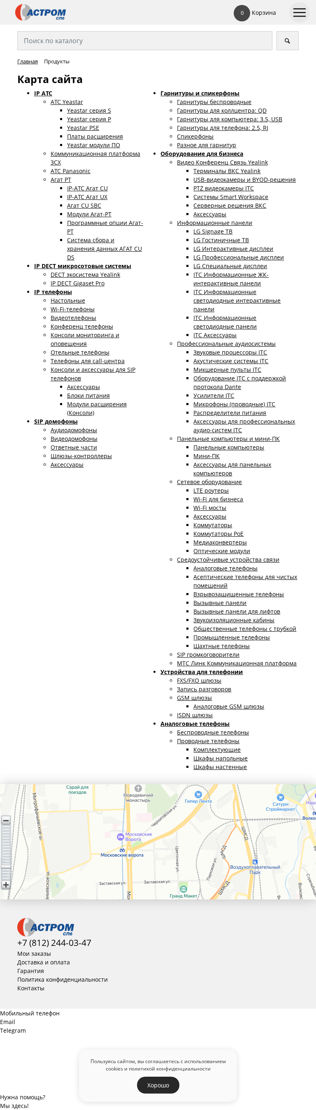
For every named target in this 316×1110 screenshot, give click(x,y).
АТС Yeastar (67, 102)
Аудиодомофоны (74, 430)
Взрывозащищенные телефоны (238, 594)
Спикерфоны (195, 136)
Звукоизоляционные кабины (233, 620)
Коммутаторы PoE (218, 534)
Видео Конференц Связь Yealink (222, 162)
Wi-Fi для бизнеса (218, 499)
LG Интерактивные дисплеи (233, 249)
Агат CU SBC (84, 205)
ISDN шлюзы (195, 715)
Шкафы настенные (220, 767)
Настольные (68, 300)
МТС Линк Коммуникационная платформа (237, 663)
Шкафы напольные (220, 758)
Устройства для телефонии (201, 672)
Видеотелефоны (73, 318)
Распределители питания (229, 413)
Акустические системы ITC (230, 361)
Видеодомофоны (74, 439)
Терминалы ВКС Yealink (226, 171)
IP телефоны (53, 292)
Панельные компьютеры (228, 447)
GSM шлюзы (194, 698)
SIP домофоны (56, 421)
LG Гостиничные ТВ (221, 240)
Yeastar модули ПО (93, 145)
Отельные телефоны (80, 352)
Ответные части (74, 447)
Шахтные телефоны (221, 646)
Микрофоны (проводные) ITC (234, 404)
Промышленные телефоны (231, 637)
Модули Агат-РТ (89, 214)
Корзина (258, 12)
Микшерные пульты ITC (227, 369)
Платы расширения (95, 136)
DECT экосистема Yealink (85, 274)
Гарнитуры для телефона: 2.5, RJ (222, 128)
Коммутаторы (212, 525)
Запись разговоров (204, 689)
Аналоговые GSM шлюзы (228, 706)
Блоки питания (88, 395)
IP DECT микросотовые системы (82, 266)
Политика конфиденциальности (62, 979)
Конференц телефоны (82, 326)
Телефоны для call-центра (88, 361)
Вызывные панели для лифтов (236, 611)
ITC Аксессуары (215, 335)
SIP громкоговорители (208, 654)
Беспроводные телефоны (213, 732)
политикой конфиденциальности (170, 1068)
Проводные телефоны (208, 741)
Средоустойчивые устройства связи (228, 559)
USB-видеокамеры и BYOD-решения (244, 179)
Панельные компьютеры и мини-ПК (228, 439)
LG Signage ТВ (212, 231)
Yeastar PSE (83, 128)
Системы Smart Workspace (230, 197)
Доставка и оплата (43, 962)
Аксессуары (83, 387)
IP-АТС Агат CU (87, 188)
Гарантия (30, 971)
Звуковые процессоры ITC (230, 352)
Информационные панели (214, 223)
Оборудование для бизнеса (201, 154)
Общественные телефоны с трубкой (244, 629)
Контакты (30, 988)
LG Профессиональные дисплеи (238, 257)
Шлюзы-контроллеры (81, 456)
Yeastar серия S (89, 110)
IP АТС (43, 93)
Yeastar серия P (89, 119)
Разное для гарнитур (206, 145)
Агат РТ (61, 179)
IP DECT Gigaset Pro (78, 283)
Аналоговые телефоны (225, 568)
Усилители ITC (213, 395)
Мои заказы (34, 953)
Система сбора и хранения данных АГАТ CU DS (104, 248)
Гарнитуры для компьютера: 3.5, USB (229, 119)
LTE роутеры (211, 490)
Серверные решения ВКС (229, 205)
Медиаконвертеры (220, 542)
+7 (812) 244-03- (49, 942)
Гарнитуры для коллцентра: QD (222, 110)
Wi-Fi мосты (209, 508)
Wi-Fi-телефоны (73, 309)
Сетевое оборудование (209, 482)
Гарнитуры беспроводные (214, 102)
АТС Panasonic (71, 171)
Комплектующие (217, 749)
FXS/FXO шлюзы (199, 680)
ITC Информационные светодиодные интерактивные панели (237, 300)
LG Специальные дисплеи (230, 266)
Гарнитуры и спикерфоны (199, 93)
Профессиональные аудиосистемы (226, 344)
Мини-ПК (206, 456)
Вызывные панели (219, 603)
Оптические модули (221, 551)
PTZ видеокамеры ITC (223, 188)
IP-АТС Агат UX (87, 197)
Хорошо (158, 1085)
